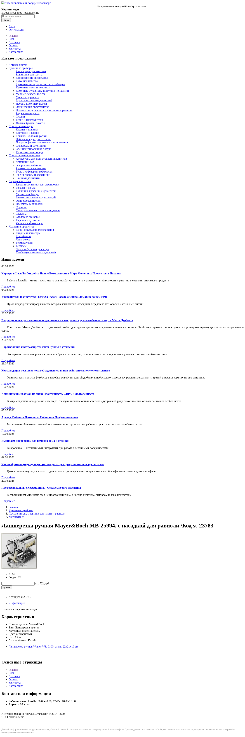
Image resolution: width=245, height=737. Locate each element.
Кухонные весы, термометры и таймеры (40, 84)
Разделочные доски (27, 113)
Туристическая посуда (29, 152)
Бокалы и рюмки (26, 187)
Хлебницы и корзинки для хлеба (36, 252)
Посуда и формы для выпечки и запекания (42, 142)
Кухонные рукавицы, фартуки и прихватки (42, 90)
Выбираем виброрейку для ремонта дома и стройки (35, 440)
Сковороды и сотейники (31, 145)
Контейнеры (23, 236)
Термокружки (24, 242)
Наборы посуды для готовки (33, 139)
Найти (6, 20)
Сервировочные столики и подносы (38, 210)
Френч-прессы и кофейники (33, 174)
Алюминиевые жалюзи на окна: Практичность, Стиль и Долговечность (47, 393)
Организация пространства (32, 106)
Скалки (20, 116)
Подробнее (8, 286)
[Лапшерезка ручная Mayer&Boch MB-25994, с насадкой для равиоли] (19, 567)
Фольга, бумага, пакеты (30, 123)
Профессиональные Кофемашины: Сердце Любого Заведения (41, 487)
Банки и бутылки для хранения (35, 229)
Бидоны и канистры (28, 233)
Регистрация (16, 29)
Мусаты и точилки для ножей (34, 100)
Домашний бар (25, 161)
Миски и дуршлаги (27, 97)
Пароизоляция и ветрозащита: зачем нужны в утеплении (38, 346)
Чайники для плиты (28, 178)
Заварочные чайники (29, 165)
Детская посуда (18, 64)
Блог (11, 38)
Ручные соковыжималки (31, 168)
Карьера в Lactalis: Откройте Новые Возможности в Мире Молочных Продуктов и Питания (61, 273)
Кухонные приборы (21, 68)
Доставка (14, 42)
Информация (17, 603)
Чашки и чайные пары (29, 223)
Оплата (13, 45)
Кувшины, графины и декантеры (36, 190)
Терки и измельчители (29, 119)
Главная (13, 35)
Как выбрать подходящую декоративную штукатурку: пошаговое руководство (52, 464)
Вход (12, 26)
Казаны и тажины (27, 129)
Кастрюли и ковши (27, 132)
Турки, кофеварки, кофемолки (34, 171)
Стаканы (21, 213)
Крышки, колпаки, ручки (31, 135)
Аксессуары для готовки (31, 71)
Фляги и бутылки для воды (32, 249)
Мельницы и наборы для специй (36, 197)
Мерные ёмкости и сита (30, 93)
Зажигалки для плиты (29, 74)
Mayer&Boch (16, 516)
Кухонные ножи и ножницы (33, 87)
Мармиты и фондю (27, 194)
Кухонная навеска (27, 80)
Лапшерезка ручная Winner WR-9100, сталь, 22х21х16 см (43, 646)
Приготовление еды (21, 126)
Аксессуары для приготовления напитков (41, 158)
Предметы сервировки (29, 203)
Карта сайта (16, 51)
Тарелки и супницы (28, 220)
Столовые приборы (28, 216)
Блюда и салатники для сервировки (37, 184)
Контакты (15, 48)
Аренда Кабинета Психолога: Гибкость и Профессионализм (39, 417)
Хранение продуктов (21, 226)
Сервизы (21, 207)
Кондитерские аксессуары (32, 77)
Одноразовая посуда (28, 200)
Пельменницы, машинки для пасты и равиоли (44, 110)
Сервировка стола (20, 181)
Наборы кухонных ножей (31, 103)
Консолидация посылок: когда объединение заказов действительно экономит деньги (55, 370)
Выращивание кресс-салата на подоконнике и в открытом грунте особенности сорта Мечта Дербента (67, 320)
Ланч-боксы (23, 239)
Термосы (21, 245)
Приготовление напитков (24, 155)
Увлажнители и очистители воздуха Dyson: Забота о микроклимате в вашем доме (54, 296)
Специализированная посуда (33, 148)
